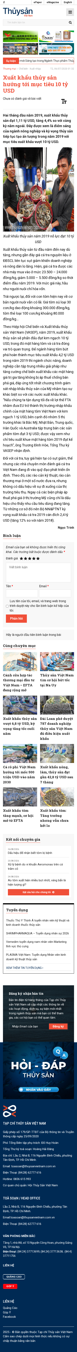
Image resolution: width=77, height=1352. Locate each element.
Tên (9, 586)
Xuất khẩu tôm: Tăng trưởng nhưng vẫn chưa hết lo (54, 818)
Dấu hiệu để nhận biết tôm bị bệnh (30, 853)
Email (44, 586)
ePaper (38, 2)
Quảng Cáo (10, 1308)
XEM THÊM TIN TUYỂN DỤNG (24, 967)
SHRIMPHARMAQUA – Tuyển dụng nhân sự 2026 (37, 933)
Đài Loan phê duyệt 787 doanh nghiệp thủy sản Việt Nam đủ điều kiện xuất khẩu (56, 728)
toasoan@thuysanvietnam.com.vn (33, 1166)
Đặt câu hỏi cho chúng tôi (37, 892)
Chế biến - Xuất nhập (30, 68)
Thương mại (9, 68)
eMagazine (53, 2)
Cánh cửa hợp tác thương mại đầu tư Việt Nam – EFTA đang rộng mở (19, 682)
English (68, 2)
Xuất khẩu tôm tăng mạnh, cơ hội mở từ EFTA (18, 815)
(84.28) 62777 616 (29, 1172)
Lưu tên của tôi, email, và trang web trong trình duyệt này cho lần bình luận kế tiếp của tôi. (39, 605)
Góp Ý (7, 1312)
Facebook (9, 1317)
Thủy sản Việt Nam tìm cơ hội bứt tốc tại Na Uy (57, 680)
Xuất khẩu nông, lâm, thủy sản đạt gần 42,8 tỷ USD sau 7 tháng (56, 774)
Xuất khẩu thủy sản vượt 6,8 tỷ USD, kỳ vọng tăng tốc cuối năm (20, 726)
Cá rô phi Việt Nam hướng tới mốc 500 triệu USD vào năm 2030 (19, 774)
